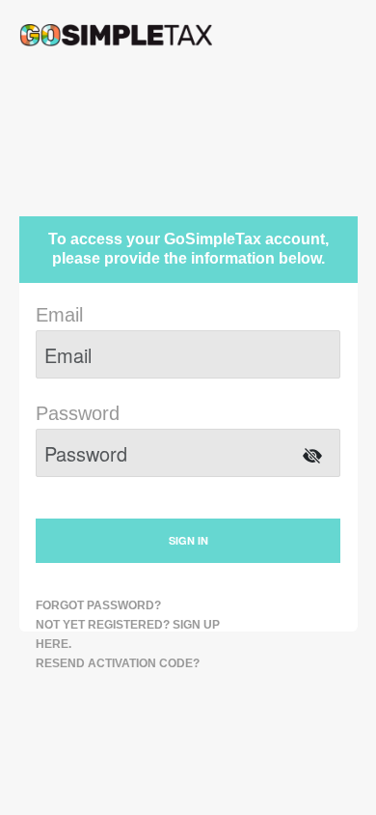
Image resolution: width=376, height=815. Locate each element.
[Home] (115, 34)
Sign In (188, 540)
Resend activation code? (118, 663)
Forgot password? (98, 605)
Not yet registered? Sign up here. (128, 634)
